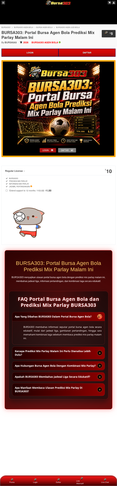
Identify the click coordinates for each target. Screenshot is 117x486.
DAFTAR (87, 52)
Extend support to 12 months (30, 190)
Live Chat (105, 482)
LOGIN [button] (46, 150)
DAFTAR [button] (65, 150)
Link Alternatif (80, 482)
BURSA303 (5, 27)
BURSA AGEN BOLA (44, 27)
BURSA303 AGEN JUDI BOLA (68, 27)
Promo (12, 482)
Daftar (58, 482)
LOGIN (30, 52)
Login (35, 482)
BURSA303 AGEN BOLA (23, 27)
